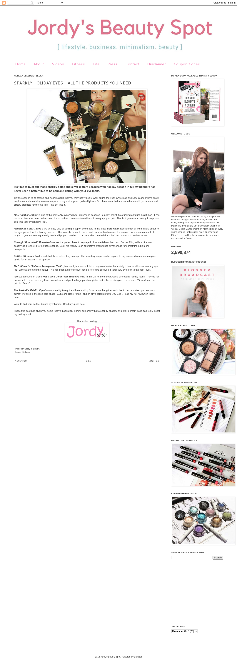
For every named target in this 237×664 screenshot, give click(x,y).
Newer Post (20, 361)
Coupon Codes (186, 64)
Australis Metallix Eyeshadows (36, 290)
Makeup (26, 352)
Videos (58, 64)
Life (96, 64)
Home (20, 64)
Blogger (138, 656)
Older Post (154, 361)
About (38, 64)
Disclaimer (156, 64)
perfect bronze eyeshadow (47, 304)
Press (112, 64)
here (16, 297)
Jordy (28, 349)
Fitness (78, 64)
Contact (132, 64)
